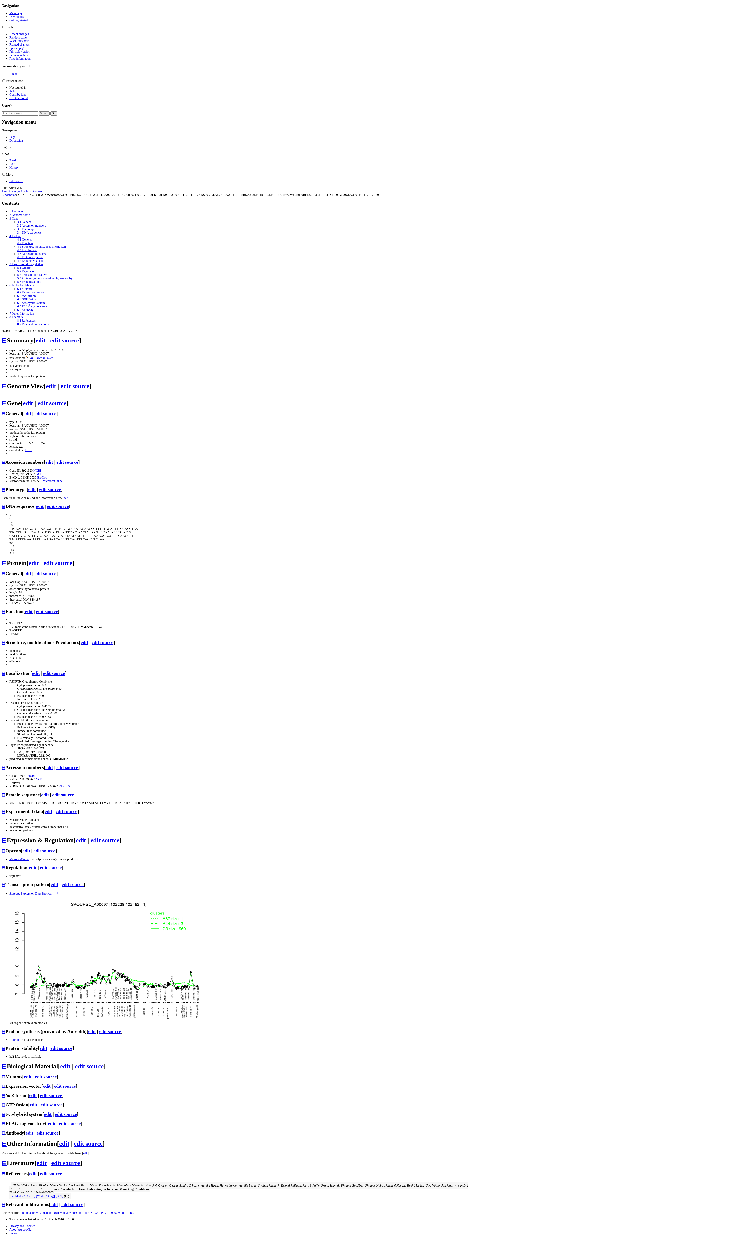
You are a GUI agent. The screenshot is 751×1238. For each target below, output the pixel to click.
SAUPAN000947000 (41, 357)
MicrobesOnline (53, 481)
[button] (3, 27)
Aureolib (14, 1039)
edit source (64, 340)
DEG (28, 450)
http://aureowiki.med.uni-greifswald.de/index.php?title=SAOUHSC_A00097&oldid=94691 (79, 1212)
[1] (56, 892)
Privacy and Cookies (22, 1226)
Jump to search (35, 191)
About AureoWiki (20, 1229)
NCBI (37, 470)
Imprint (13, 1233)
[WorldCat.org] (45, 1196)
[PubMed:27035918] (22, 1196)
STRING (64, 786)
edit (41, 340)
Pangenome (9, 194)
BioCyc (42, 477)
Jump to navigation (13, 191)
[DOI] (59, 1196)
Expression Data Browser (30, 893)
